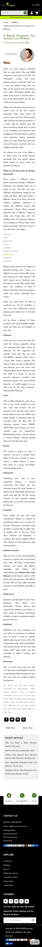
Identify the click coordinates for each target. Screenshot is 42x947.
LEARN (14, 23)
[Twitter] (6, 901)
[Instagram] (21, 901)
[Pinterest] (16, 901)
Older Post (10, 728)
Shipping (7, 865)
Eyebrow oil (9, 254)
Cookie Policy (8, 885)
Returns (6, 869)
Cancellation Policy (11, 877)
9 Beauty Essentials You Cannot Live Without (19, 37)
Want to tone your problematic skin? (19, 751)
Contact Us (8, 861)
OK (33, 920)
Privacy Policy (9, 881)
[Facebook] (11, 901)
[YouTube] (26, 901)
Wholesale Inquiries (11, 873)
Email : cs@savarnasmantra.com (15, 826)
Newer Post (28, 728)
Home (6, 23)
